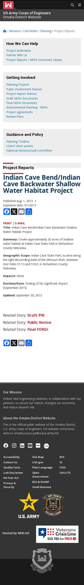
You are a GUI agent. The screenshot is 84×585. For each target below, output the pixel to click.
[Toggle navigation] (78, 5)
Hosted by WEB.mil (15, 533)
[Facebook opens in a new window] (5, 445)
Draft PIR (35, 315)
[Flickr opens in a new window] (38, 445)
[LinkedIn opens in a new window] (22, 445)
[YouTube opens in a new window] (30, 445)
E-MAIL (20, 223)
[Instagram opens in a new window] (14, 445)
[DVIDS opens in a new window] (46, 445)
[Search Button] (71, 5)
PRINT (7, 223)
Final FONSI (37, 329)
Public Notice (39, 322)
